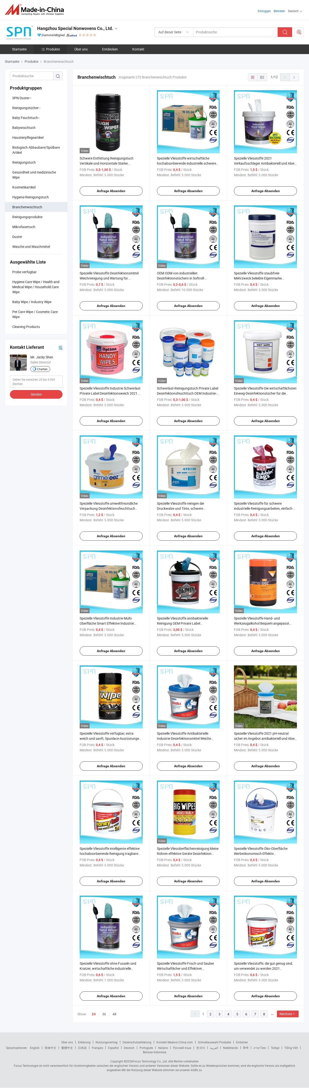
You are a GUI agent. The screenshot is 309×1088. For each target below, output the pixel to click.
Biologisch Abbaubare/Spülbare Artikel (36, 150)
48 (114, 1014)
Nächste (286, 1013)
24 (94, 1014)
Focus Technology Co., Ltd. (150, 1061)
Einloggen (264, 11)
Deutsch (129, 1048)
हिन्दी (245, 1048)
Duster (17, 236)
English (35, 1048)
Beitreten (279, 11)
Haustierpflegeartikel (27, 137)
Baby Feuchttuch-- (26, 117)
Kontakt (138, 49)
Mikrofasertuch (23, 226)
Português (146, 1048)
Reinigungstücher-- (26, 107)
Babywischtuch (23, 127)
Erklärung (84, 1042)
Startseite (19, 49)
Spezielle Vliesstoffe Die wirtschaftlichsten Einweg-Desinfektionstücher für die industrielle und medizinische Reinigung (265, 393)
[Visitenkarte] (61, 347)
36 (104, 1014)
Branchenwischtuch (27, 207)
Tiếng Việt (291, 1048)
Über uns (81, 49)
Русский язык (182, 1048)
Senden (36, 394)
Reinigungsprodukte (27, 217)
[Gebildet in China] (36, 9)
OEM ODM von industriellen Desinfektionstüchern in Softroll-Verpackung (181, 278)
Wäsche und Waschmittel (31, 246)
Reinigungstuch (24, 162)
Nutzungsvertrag (107, 1042)
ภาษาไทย (259, 1048)
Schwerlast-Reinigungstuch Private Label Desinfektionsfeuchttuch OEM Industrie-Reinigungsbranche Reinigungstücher (187, 393)
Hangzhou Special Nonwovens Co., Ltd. (75, 28)
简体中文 (50, 1048)
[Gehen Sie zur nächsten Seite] (294, 77)
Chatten (42, 369)
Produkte (53, 49)
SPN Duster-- (21, 98)
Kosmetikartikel (23, 187)
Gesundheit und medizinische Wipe (34, 175)
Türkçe (275, 1048)
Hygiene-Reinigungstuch (30, 197)
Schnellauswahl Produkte (214, 1042)
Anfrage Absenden (111, 191)
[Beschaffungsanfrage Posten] (299, 32)
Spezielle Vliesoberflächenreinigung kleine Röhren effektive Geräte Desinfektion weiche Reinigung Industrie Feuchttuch (187, 853)
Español (113, 1048)
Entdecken (110, 49)
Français (97, 1048)
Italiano (163, 1048)
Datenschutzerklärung (137, 1042)
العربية (214, 1048)
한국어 (200, 1048)
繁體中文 (67, 1048)
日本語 (82, 1048)
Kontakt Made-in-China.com (174, 1042)
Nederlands (230, 1048)
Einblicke (242, 1042)
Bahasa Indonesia (154, 1052)
